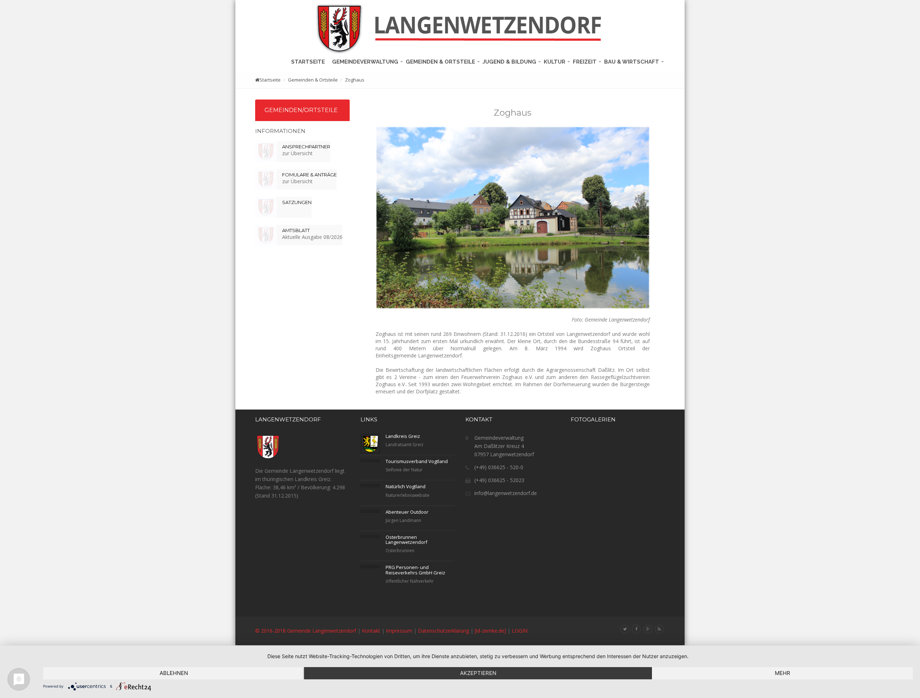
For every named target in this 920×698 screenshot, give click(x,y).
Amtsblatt (296, 230)
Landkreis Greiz (403, 436)
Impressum (399, 630)
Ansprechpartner (306, 146)
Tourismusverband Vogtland (417, 461)
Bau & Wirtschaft (632, 62)
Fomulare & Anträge (309, 174)
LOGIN (520, 630)
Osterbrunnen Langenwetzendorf (406, 539)
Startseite (309, 62)
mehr (782, 673)
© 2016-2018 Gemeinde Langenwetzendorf (305, 630)
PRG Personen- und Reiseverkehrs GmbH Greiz (415, 569)
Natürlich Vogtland (406, 486)
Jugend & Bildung (510, 62)
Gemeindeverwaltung (366, 62)
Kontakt (371, 630)
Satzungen (297, 202)
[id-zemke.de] (490, 630)
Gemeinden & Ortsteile (441, 62)
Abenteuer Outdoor (407, 512)
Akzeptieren (478, 673)
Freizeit (585, 62)
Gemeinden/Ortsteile (301, 110)
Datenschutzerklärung (443, 630)
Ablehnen (174, 673)
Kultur (555, 62)
